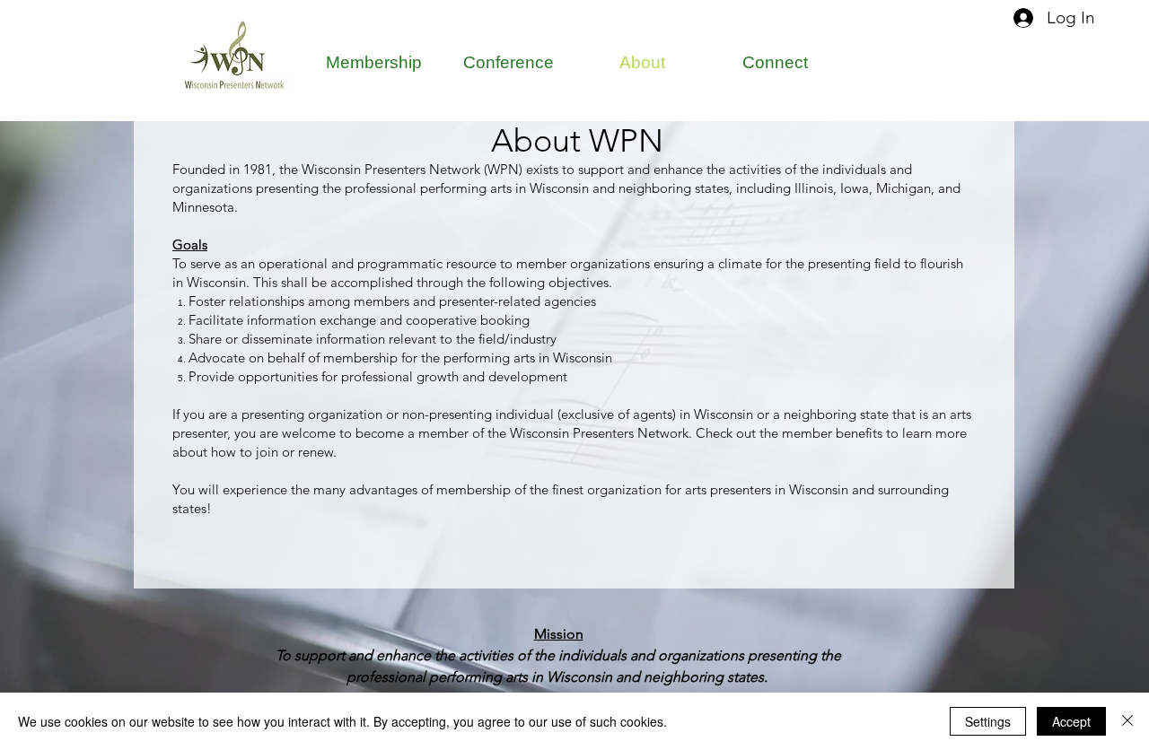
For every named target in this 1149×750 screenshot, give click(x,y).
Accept (1071, 721)
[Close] (1127, 721)
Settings (988, 721)
